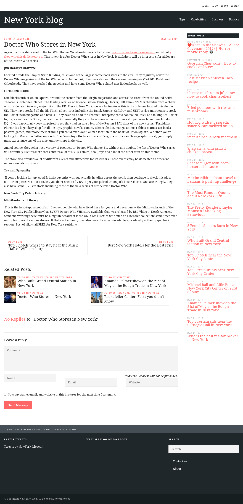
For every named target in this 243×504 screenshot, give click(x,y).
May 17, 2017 (169, 39)
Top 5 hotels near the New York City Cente (209, 257)
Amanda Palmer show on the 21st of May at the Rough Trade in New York (211, 306)
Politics (234, 19)
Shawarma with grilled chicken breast (206, 150)
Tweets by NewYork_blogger (23, 447)
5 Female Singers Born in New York (212, 227)
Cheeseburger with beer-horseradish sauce (208, 165)
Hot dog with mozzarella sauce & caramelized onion (210, 124)
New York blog (33, 19)
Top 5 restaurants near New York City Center (210, 271)
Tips (182, 19)
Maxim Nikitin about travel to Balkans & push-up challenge (212, 179)
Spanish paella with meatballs (212, 137)
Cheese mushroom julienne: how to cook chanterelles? (211, 94)
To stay (235, 5)
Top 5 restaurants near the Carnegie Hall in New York (209, 323)
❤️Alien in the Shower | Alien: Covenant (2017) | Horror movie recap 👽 (213, 48)
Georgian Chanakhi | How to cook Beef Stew (211, 65)
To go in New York (17, 39)
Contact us (180, 461)
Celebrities (198, 19)
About (177, 469)
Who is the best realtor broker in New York (212, 338)
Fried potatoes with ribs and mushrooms (211, 109)
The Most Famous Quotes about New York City (208, 194)
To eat (204, 5)
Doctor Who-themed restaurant (133, 52)
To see (224, 5)
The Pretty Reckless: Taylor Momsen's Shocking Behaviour (210, 211)
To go (214, 5)
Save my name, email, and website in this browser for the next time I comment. (62, 394)
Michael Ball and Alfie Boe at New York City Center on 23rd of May (212, 288)
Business (217, 19)
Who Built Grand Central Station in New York (208, 242)
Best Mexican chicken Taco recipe (210, 80)
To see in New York (59, 277)
